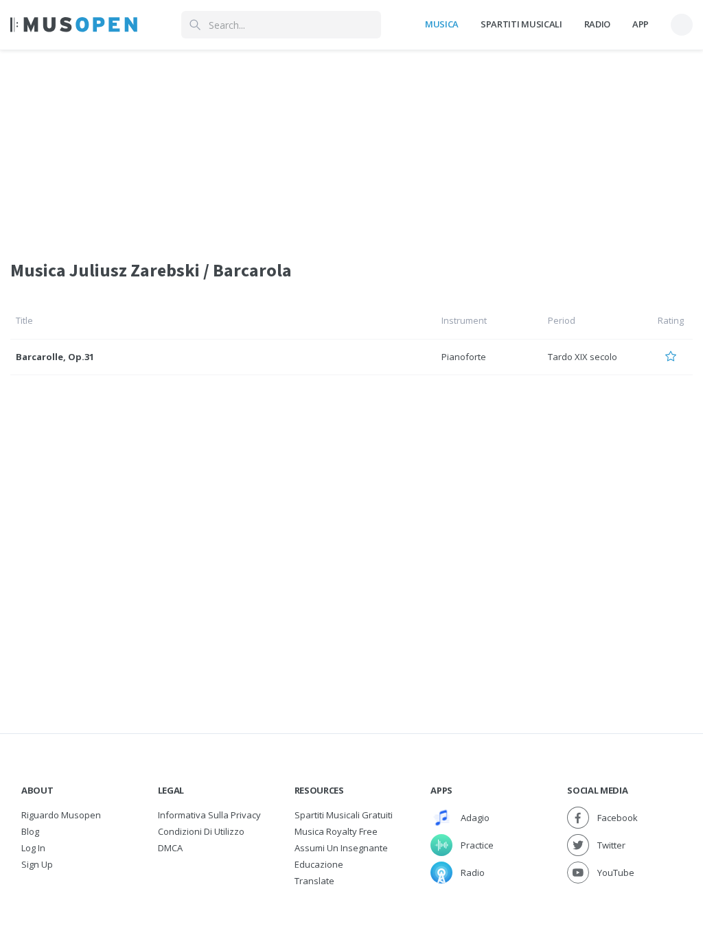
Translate (314, 881)
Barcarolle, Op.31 (55, 357)
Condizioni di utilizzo (201, 831)
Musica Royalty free (336, 831)
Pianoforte (463, 357)
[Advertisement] (351, 146)
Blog (30, 831)
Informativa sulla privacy (209, 815)
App (640, 24)
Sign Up (37, 864)
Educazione (319, 864)
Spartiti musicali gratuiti (344, 815)
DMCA (170, 848)
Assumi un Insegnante (341, 848)
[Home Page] (73, 24)
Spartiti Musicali (521, 24)
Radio (597, 24)
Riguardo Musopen (61, 815)
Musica (442, 24)
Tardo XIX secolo (582, 357)
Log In (33, 848)
